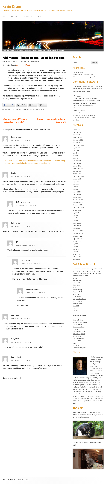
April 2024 (76, 158)
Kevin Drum (11, 6)
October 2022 (77, 205)
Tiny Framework (11, 479)
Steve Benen (77, 297)
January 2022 (77, 228)
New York (76, 306)
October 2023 (77, 174)
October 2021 (77, 236)
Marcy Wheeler (78, 303)
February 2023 (77, 194)
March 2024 (77, 161)
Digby (74, 287)
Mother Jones (77, 336)
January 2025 (77, 135)
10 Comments (34, 61)
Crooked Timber (78, 292)
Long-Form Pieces (27, 16)
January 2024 (77, 166)
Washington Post (78, 327)
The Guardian (77, 325)
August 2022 (77, 210)
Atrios (75, 278)
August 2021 (77, 241)
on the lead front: (23, 65)
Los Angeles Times (79, 331)
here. (78, 96)
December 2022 (78, 200)
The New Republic (79, 338)
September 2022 (78, 207)
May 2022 (76, 218)
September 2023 (78, 176)
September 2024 (78, 145)
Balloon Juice (77, 294)
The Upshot (77, 310)
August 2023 (77, 179)
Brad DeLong (77, 290)
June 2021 (76, 246)
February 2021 (77, 257)
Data (39, 16)
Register (20, 479)
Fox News (76, 345)
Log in (26, 479)
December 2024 (78, 137)
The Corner (76, 283)
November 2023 (78, 171)
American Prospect (79, 348)
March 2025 (77, 130)
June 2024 (76, 153)
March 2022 (77, 223)
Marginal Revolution (79, 299)
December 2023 (78, 168)
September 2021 (78, 239)
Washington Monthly (80, 322)
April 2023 (76, 189)
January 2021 (77, 259)
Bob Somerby (77, 280)
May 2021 (76, 249)
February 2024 (77, 163)
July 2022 (76, 213)
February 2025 (77, 132)
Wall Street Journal (79, 334)
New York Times (78, 320)
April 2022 (76, 220)
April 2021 (76, 252)
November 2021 (78, 233)
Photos (13, 16)
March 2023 (77, 192)
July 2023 (76, 181)
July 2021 (76, 244)
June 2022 (76, 215)
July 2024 (76, 150)
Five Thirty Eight (78, 301)
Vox (74, 308)
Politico (75, 329)
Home (4, 16)
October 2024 (77, 142)
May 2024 (76, 155)
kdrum (80, 72)
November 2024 (78, 140)
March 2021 (77, 254)
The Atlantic (77, 341)
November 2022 (78, 202)
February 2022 (77, 226)
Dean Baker (77, 285)
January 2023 (77, 197)
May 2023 (76, 187)
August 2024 (77, 148)
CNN (74, 343)
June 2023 (76, 184)
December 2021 (78, 231)
